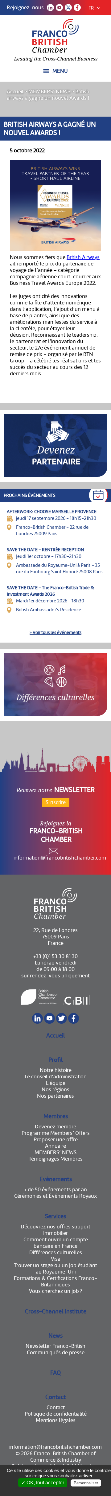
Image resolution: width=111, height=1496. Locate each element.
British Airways (83, 257)
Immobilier (55, 1233)
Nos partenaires (55, 1096)
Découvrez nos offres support (55, 1226)
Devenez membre (55, 1126)
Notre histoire (56, 1070)
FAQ (55, 1372)
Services (55, 1216)
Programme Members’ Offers (56, 1133)
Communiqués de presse (55, 1352)
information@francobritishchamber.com (60, 858)
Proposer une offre (56, 1139)
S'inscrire (56, 802)
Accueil (15, 91)
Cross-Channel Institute (55, 1311)
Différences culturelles (55, 1252)
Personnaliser (86, 1483)
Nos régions (55, 1089)
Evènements (55, 1179)
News (55, 1335)
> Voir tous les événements (55, 632)
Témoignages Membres (56, 1159)
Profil (55, 1059)
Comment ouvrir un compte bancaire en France (55, 1242)
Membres (55, 1116)
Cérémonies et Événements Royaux (55, 1196)
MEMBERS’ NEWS (49, 91)
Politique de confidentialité (56, 1414)
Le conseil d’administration (56, 1076)
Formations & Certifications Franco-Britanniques (55, 1281)
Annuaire (55, 1146)
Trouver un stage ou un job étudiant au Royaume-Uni (55, 1268)
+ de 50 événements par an (55, 1189)
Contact (55, 1397)
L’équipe (55, 1083)
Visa (55, 1259)
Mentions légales (56, 1420)
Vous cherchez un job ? (55, 1291)
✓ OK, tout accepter (42, 1482)
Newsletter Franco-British (55, 1346)
